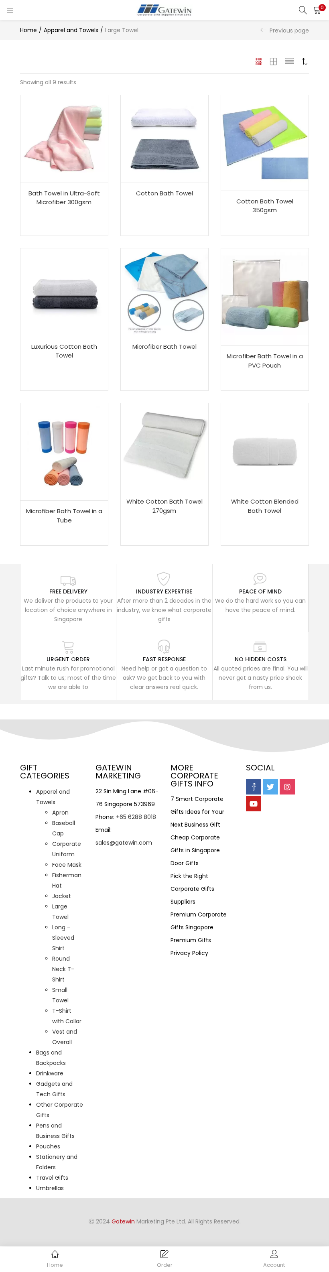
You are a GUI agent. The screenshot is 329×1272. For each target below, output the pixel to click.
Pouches (48, 1146)
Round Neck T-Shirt (63, 969)
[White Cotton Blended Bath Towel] (265, 447)
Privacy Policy (189, 953)
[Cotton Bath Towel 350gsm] (265, 142)
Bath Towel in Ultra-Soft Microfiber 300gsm (64, 198)
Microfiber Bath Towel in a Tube (64, 515)
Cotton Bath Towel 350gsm (264, 206)
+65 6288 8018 (136, 817)
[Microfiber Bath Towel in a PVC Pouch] (265, 297)
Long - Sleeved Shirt (63, 937)
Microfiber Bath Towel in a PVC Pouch (265, 361)
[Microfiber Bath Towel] (164, 292)
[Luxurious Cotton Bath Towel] (64, 292)
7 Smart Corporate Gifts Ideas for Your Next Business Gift (197, 812)
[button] (317, 10)
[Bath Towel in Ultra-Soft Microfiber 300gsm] (64, 138)
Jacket (61, 896)
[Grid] (259, 61)
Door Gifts (185, 863)
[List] (289, 61)
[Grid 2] (274, 61)
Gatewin (123, 1221)
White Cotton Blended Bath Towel (265, 506)
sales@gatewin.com (123, 843)
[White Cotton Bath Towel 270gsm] (164, 447)
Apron (60, 813)
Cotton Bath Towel (164, 193)
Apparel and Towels (71, 30)
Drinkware (49, 1073)
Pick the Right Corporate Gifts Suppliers (192, 889)
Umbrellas (50, 1188)
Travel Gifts (52, 1178)
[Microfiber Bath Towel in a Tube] (64, 451)
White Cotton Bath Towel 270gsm (164, 506)
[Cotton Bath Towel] (164, 138)
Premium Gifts (191, 940)
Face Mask (66, 865)
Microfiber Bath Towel (164, 346)
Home (28, 30)
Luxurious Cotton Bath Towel (64, 351)
